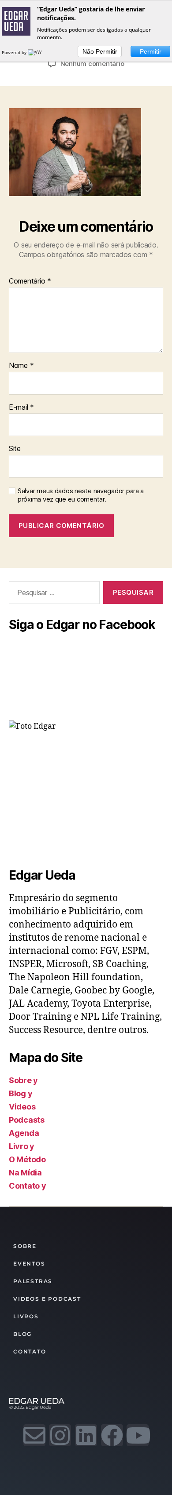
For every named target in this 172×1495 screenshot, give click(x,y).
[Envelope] (34, 1435)
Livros (26, 1316)
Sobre (25, 1246)
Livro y (21, 1146)
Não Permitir (99, 51)
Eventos (29, 1263)
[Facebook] (112, 1435)
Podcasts (27, 1119)
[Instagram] (60, 1435)
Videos (22, 1106)
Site (15, 449)
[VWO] (36, 52)
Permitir (150, 51)
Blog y (20, 1093)
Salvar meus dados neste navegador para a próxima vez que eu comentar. (81, 495)
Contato (29, 1351)
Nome (21, 366)
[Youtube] (138, 1435)
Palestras (32, 1281)
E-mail (21, 407)
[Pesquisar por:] (52, 594)
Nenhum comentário (92, 63)
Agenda (24, 1133)
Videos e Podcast (47, 1298)
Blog (22, 1334)
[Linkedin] (86, 1435)
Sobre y (23, 1080)
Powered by (15, 52)
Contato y (27, 1185)
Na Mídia (25, 1172)
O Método (27, 1159)
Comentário (30, 281)
